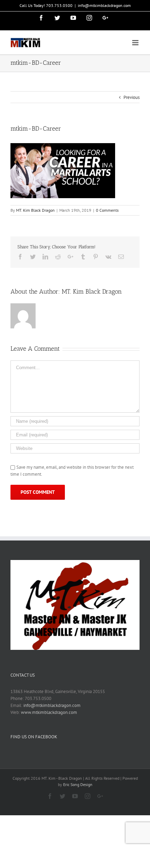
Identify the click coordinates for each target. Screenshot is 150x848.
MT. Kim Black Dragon (35, 210)
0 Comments (107, 210)
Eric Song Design (77, 784)
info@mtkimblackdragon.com (104, 5)
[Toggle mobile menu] (136, 42)
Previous (131, 97)
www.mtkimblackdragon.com (49, 712)
